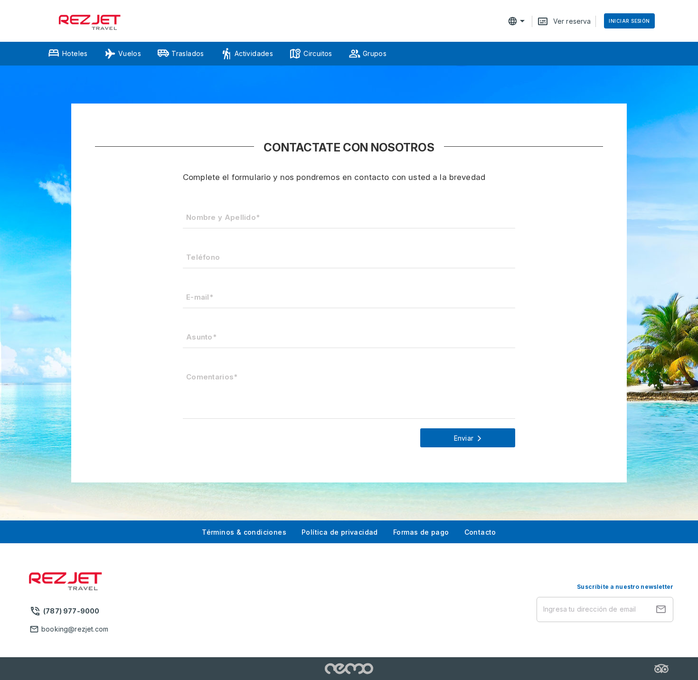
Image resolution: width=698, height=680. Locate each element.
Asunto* (201, 336)
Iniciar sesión (629, 21)
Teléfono (203, 257)
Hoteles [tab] (75, 53)
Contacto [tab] (480, 532)
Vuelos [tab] (129, 53)
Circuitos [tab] (317, 53)
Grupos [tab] (375, 53)
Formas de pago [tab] (421, 532)
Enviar (463, 438)
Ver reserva (572, 21)
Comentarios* (212, 376)
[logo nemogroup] (349, 668)
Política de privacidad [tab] (340, 532)
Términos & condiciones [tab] (244, 532)
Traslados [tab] (187, 53)
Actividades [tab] (254, 53)
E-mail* (199, 297)
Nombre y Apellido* (223, 217)
